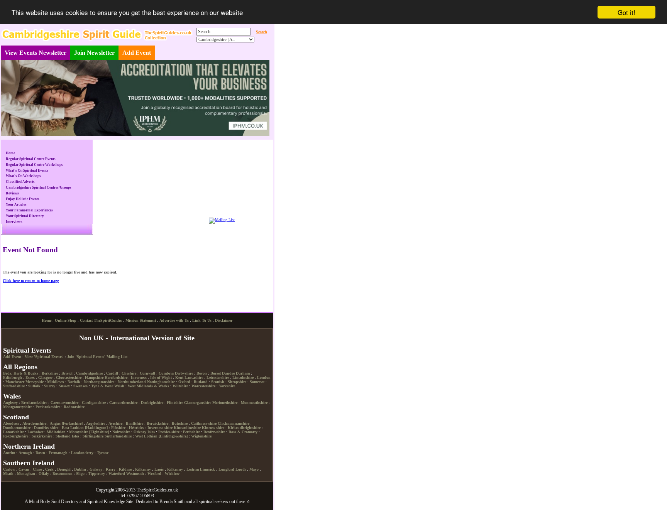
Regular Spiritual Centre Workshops (34, 165)
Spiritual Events (27, 350)
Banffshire (134, 423)
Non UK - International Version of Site (137, 338)
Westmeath (135, 473)
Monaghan (26, 473)
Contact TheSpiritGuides (101, 320)
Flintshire (175, 402)
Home (10, 153)
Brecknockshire (34, 402)
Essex (30, 377)
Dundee (228, 373)
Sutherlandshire (118, 436)
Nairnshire (121, 432)
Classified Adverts (20, 182)
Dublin (80, 469)
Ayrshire (115, 423)
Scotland (16, 417)
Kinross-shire (213, 428)
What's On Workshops (23, 176)
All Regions (20, 367)
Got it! (626, 12)
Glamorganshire (197, 402)
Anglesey (10, 402)
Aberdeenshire (34, 423)
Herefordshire (116, 377)
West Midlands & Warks (148, 386)
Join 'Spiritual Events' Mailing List (97, 357)
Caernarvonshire (64, 402)
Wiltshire (180, 386)
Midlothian (56, 432)
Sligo (80, 473)
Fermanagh (58, 453)
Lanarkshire (13, 432)
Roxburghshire (15, 436)
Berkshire (50, 373)
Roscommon (62, 473)
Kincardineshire (187, 428)
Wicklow (172, 473)
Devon (201, 373)
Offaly (44, 473)
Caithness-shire (204, 423)
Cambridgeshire (89, 373)
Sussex (64, 386)
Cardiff (112, 373)
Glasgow (45, 377)
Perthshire (191, 432)
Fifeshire (118, 428)
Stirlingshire (93, 436)
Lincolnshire (243, 377)
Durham (243, 373)
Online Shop (65, 320)
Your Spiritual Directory (25, 216)
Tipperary (96, 473)
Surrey (49, 386)
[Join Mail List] (222, 220)
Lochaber (35, 432)
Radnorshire (74, 407)
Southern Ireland (28, 463)
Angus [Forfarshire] (66, 423)
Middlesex (55, 382)
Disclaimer (223, 320)
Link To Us (202, 320)
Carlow (9, 469)
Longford (226, 469)
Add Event (136, 52)
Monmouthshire (254, 402)
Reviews (12, 193)
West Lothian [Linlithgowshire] (161, 436)
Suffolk (34, 386)
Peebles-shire (168, 432)
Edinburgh (12, 377)
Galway (96, 469)
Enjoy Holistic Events (22, 199)
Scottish (217, 382)
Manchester (14, 382)
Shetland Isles (67, 436)
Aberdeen (11, 423)
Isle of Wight (161, 377)
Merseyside (34, 382)
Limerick (207, 469)
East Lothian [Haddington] (85, 428)
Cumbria (166, 373)
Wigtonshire (201, 436)
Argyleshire (95, 423)
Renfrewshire (214, 432)
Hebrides (136, 428)
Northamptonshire (99, 382)
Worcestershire (203, 386)
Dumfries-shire (46, 428)
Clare (37, 469)
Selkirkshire (42, 436)
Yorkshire (227, 386)
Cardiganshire (94, 402)
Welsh (119, 386)
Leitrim (192, 469)
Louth (240, 469)
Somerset (257, 382)
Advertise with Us (174, 320)
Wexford (154, 473)
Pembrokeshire (48, 407)
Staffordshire (14, 386)
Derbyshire (184, 373)
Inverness (139, 377)
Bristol (67, 373)
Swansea (80, 386)
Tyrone (102, 453)
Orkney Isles (144, 432)
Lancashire (194, 377)
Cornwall (147, 373)
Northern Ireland (29, 446)
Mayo (254, 469)
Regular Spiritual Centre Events (31, 159)
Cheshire (129, 373)
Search (261, 32)
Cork (49, 469)
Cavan (24, 469)
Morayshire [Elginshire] (89, 432)
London (264, 377)
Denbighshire (152, 402)
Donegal (64, 469)
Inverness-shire (160, 428)
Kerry (110, 469)
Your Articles (16, 204)
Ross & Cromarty (243, 432)
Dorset (215, 373)
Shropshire (237, 382)
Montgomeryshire (17, 407)
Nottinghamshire (161, 382)
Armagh (25, 453)
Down (40, 453)
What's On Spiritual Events (27, 170)
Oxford (184, 382)
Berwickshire (157, 423)
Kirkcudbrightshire (244, 428)
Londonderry (82, 453)
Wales (12, 396)
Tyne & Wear (102, 386)
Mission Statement (140, 320)
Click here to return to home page (31, 281)
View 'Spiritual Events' (44, 357)
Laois (159, 469)
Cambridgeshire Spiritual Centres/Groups (38, 187)
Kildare (125, 469)
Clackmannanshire (233, 423)
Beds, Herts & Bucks (20, 373)
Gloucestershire (68, 377)
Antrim (9, 453)
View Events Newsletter (35, 52)
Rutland (201, 382)
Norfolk (74, 382)
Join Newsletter (94, 52)
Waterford (116, 473)
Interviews (14, 222)
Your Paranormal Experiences (29, 210)
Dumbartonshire (16, 428)
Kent (179, 377)
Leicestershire (218, 377)
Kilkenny (143, 469)
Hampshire (94, 377)
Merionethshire (224, 402)
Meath (8, 473)
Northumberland (132, 382)
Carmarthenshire (123, 402)
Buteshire (180, 423)
